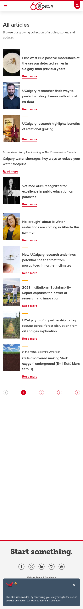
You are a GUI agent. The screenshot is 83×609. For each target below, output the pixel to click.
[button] (77, 392)
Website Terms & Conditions (46, 600)
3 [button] (60, 392)
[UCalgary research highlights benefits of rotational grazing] (11, 128)
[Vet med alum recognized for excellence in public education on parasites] (11, 190)
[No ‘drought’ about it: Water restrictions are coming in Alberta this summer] (11, 226)
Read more (29, 76)
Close (73, 587)
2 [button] (42, 392)
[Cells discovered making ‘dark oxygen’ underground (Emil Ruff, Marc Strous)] (11, 357)
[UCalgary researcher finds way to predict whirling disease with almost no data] (11, 95)
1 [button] (24, 392)
